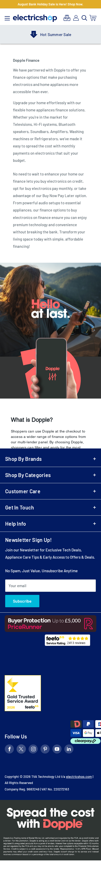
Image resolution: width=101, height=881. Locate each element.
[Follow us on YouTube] (57, 749)
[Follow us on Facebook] (9, 749)
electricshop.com (79, 776)
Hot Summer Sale (55, 34)
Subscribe (22, 600)
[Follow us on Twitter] (21, 749)
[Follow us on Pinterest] (45, 749)
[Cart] (93, 18)
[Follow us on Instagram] (33, 749)
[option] (50, 34)
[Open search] (84, 18)
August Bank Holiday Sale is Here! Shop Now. (50, 4)
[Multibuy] (66, 18)
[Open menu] (7, 17)
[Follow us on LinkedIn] (69, 749)
